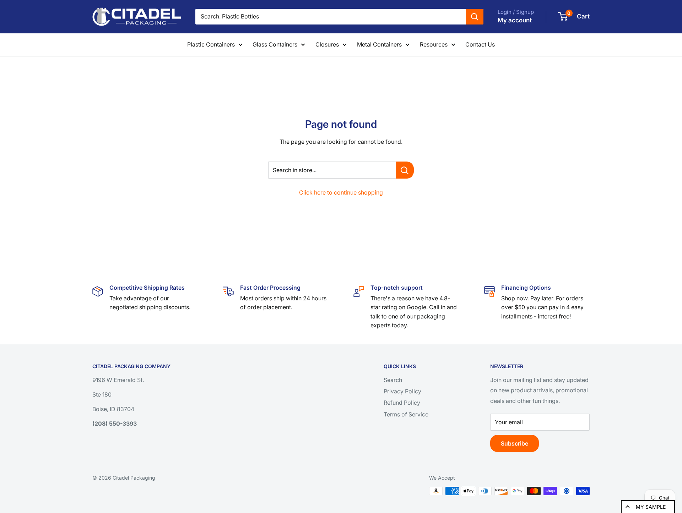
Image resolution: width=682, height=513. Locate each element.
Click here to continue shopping (341, 192)
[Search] (474, 16)
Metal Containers (379, 44)
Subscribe (514, 443)
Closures (327, 44)
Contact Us (480, 44)
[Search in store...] (405, 170)
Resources (434, 44)
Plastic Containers (211, 44)
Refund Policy (402, 402)
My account (515, 20)
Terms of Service (406, 414)
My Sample (651, 507)
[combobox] (330, 16)
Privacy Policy (402, 391)
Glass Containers (275, 44)
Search (393, 379)
